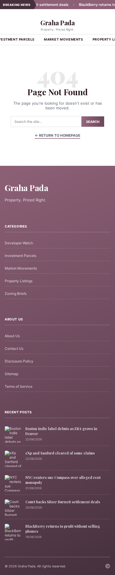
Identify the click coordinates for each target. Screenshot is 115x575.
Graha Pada (57, 22)
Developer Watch (19, 243)
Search (92, 122)
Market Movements (63, 39)
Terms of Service (18, 386)
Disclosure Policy (19, 361)
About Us (12, 336)
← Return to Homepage (57, 135)
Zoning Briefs (16, 293)
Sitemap (11, 374)
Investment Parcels (20, 255)
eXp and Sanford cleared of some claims (60, 453)
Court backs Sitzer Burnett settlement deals (62, 501)
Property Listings (18, 281)
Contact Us (14, 348)
